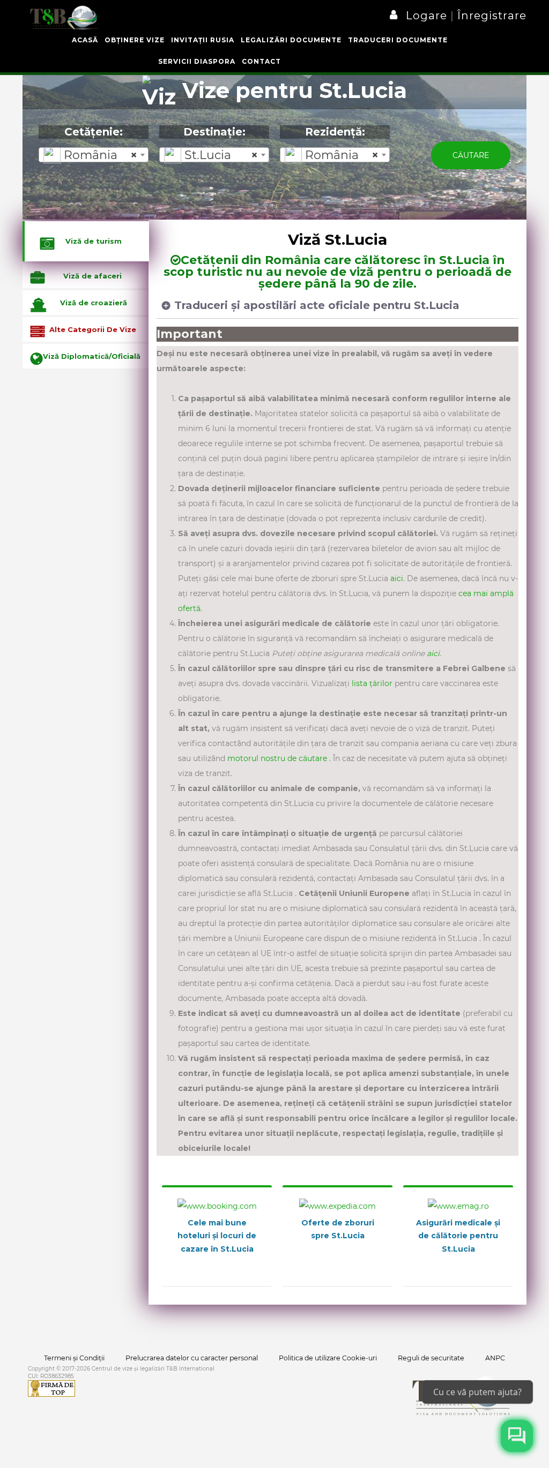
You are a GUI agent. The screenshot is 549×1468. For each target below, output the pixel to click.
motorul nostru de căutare (278, 758)
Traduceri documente (398, 40)
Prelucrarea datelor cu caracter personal (191, 1358)
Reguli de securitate (431, 1358)
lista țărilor (373, 683)
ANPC (495, 1358)
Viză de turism (93, 241)
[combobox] (94, 154)
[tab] (86, 241)
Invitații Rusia (202, 40)
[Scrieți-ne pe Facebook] (517, 1436)
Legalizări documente (291, 40)
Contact (261, 61)
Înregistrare (490, 15)
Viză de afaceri (92, 276)
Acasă (85, 40)
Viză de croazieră (93, 302)
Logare (428, 15)
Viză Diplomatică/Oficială (91, 356)
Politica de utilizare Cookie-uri (328, 1358)
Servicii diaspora (196, 61)
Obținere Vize (135, 40)
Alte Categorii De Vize (92, 329)
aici (396, 578)
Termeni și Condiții (74, 1358)
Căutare (470, 155)
